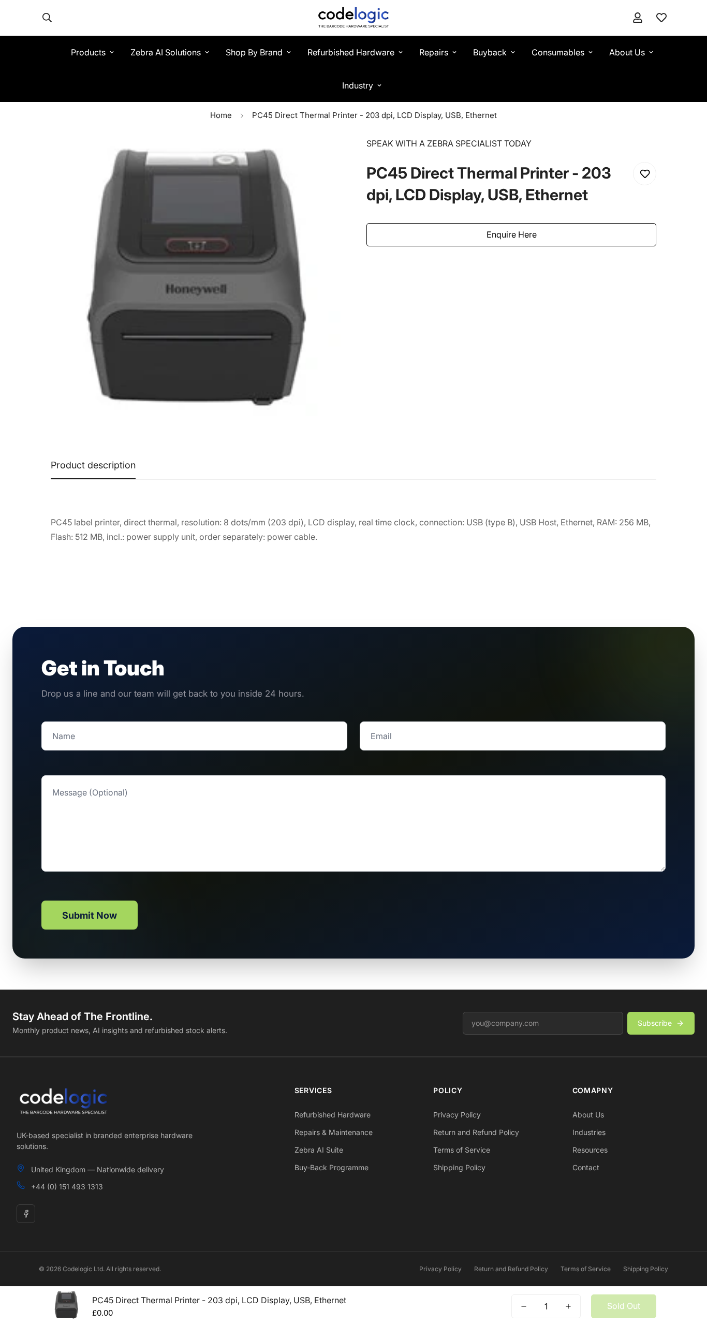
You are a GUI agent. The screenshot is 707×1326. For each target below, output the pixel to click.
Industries (589, 1132)
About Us (627, 52)
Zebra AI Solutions (165, 52)
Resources (590, 1149)
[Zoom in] (318, 159)
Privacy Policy (457, 1114)
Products (88, 52)
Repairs (433, 52)
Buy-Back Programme (331, 1167)
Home (221, 115)
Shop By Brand (254, 52)
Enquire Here (512, 234)
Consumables (558, 52)
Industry (357, 85)
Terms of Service (461, 1149)
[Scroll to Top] (687, 1269)
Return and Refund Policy (476, 1132)
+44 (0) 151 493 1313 (67, 1186)
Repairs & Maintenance (333, 1132)
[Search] (47, 17)
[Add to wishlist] (644, 173)
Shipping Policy (459, 1167)
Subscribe (655, 1023)
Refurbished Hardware (350, 52)
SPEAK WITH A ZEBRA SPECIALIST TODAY (449, 143)
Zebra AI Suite (318, 1149)
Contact (585, 1167)
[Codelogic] (353, 18)
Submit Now (89, 915)
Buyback (490, 52)
